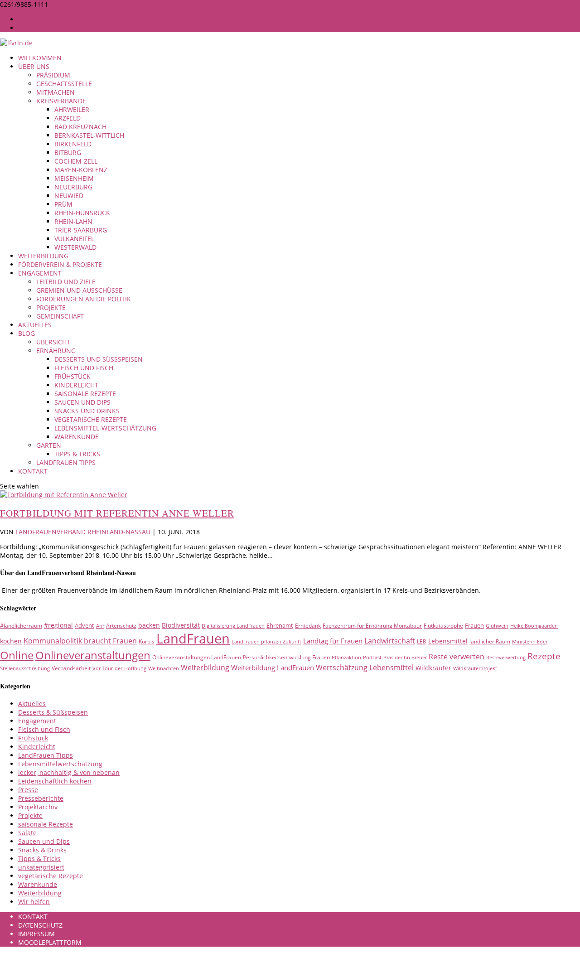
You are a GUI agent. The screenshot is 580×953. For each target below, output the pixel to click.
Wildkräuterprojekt (475, 668)
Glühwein (497, 626)
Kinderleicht (76, 385)
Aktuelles (35, 324)
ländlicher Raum (489, 641)
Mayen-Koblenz (80, 169)
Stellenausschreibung (25, 668)
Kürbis (147, 641)
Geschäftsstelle (64, 83)
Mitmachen (55, 92)
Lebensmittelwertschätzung (60, 763)
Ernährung (56, 350)
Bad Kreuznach (80, 126)
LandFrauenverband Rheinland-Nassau (82, 531)
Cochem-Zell (75, 161)
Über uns (33, 66)
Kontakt (33, 471)
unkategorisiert (41, 867)
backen (149, 625)
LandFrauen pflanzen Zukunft (266, 642)
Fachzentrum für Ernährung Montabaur (372, 625)
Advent (84, 625)
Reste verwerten (456, 657)
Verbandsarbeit (71, 668)
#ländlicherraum (21, 625)
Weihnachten (163, 668)
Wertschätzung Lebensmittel (365, 667)
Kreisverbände (61, 101)
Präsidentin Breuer (405, 657)
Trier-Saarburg (80, 230)
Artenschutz (121, 625)
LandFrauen (193, 638)
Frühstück (72, 376)
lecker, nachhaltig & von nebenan (69, 772)
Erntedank (308, 625)
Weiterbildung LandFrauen (272, 667)
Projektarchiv (38, 807)
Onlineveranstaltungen (92, 655)
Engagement (40, 273)
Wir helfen (34, 901)
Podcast (372, 657)
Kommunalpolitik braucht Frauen (80, 641)
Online (17, 655)
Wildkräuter (433, 667)
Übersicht (53, 342)
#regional (58, 625)
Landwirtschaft (389, 641)
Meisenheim (74, 178)
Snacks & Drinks (42, 850)
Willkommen (40, 57)
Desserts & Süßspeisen (53, 712)
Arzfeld (67, 118)
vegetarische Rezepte (90, 419)
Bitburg (67, 152)
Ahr (100, 626)
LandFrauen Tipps (66, 462)
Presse (28, 789)
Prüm (63, 204)
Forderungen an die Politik (83, 299)
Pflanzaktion (346, 657)
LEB (421, 641)
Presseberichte (40, 798)
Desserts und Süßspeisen (98, 359)
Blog (26, 333)
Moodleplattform (50, 942)
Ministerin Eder (529, 642)
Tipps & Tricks (77, 454)
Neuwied (68, 195)
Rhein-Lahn (73, 221)
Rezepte (544, 656)
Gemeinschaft (60, 316)
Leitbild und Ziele (66, 281)
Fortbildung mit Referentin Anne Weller (117, 513)
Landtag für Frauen (332, 640)
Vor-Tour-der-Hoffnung (119, 668)
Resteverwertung (506, 657)
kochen (11, 641)
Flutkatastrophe (443, 625)
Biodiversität (181, 625)
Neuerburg (73, 187)
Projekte (51, 307)
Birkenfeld (73, 144)
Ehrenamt (279, 625)
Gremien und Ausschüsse (79, 290)
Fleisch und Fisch (83, 367)
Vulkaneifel (74, 238)
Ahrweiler (71, 109)
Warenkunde (76, 436)
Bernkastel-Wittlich (89, 135)
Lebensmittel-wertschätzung (105, 428)
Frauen (474, 625)
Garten (48, 445)
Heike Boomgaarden (534, 626)
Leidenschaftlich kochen (55, 781)
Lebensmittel (448, 641)
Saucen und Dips (82, 402)
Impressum (36, 19)
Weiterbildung (43, 256)
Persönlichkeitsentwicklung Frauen (286, 657)
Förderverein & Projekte (60, 264)
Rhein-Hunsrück (82, 212)
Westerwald (75, 247)
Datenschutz (40, 28)
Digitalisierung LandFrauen (233, 626)
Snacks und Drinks (87, 410)
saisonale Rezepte (85, 393)
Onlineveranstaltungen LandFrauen (196, 657)
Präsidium (53, 75)
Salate (27, 832)
